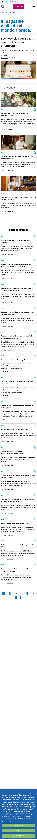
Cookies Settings (18, 825)
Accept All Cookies (18, 835)
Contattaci (18, 6)
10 (18, 597)
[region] (18, 814)
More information (7, 821)
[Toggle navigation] (34, 6)
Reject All (18, 830)
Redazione (4, 58)
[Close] (35, 791)
